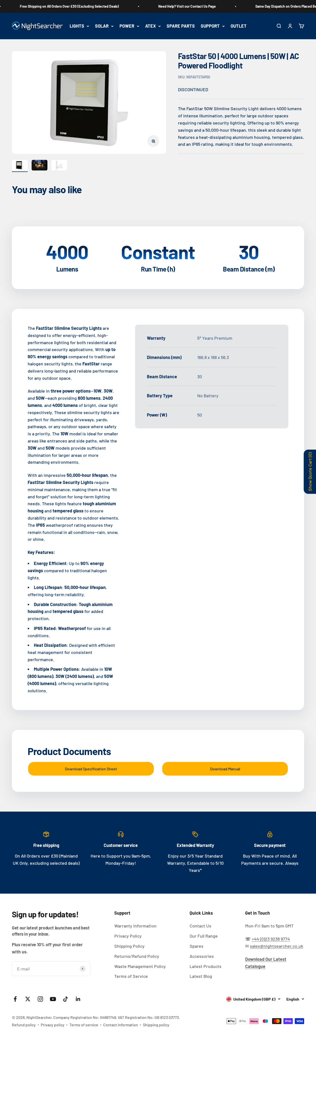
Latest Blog (201, 976)
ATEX (150, 26)
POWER (126, 26)
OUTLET (239, 26)
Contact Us (200, 925)
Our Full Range (204, 936)
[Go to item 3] (59, 166)
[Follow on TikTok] (65, 999)
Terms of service (83, 1024)
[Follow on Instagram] (40, 999)
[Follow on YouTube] (53, 999)
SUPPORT (210, 26)
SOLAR (102, 26)
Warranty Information (135, 925)
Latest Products (205, 966)
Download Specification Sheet (91, 768)
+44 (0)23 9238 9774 (271, 939)
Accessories (202, 956)
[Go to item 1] (20, 166)
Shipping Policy (129, 946)
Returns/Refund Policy (136, 956)
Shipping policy (156, 1024)
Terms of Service (131, 976)
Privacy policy (52, 1024)
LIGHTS (77, 26)
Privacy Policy (128, 936)
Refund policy (24, 1024)
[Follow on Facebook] (15, 999)
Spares (196, 946)
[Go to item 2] (39, 166)
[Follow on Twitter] (27, 999)
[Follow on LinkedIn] (78, 999)
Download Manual (225, 768)
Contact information (120, 1024)
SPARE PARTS (181, 26)
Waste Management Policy (140, 966)
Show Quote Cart (310, 471)
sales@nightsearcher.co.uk (276, 946)
